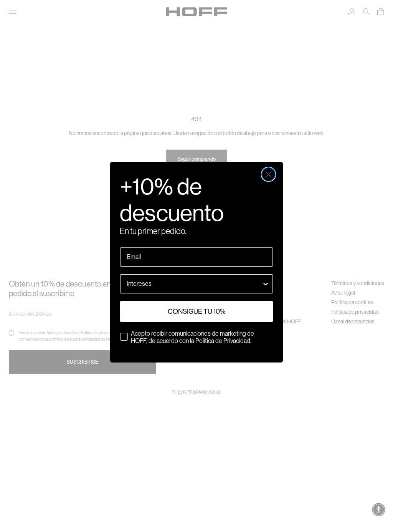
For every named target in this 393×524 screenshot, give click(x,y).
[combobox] (194, 284)
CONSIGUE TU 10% (197, 311)
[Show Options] (265, 284)
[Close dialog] (268, 174)
